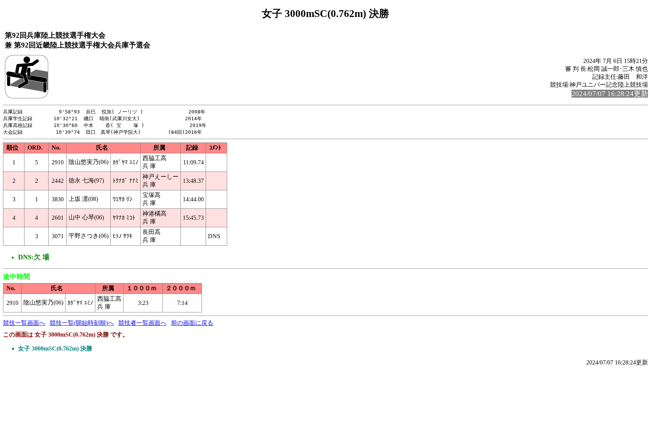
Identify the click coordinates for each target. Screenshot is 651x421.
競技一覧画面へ (24, 323)
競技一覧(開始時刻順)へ (82, 323)
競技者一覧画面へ (142, 323)
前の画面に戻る (192, 323)
